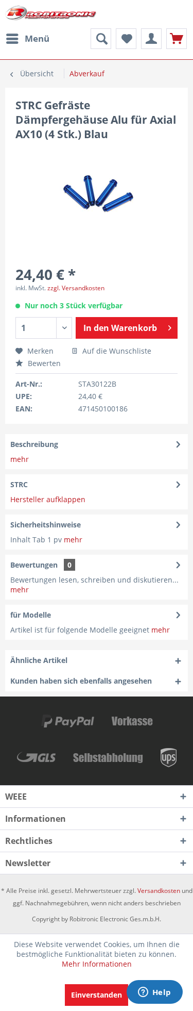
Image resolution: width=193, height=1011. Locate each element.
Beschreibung (34, 444)
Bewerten (43, 363)
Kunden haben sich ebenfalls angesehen (81, 681)
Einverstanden (96, 995)
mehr (19, 459)
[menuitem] (27, 38)
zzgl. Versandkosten (75, 288)
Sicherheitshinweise (45, 524)
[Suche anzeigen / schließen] (101, 38)
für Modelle (30, 615)
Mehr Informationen (97, 964)
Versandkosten (158, 890)
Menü (37, 38)
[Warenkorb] (176, 38)
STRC (19, 484)
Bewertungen (34, 565)
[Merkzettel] (126, 38)
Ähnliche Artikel (38, 660)
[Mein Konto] (151, 38)
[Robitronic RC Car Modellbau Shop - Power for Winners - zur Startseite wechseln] (51, 14)
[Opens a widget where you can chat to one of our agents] (154, 993)
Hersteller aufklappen (47, 499)
